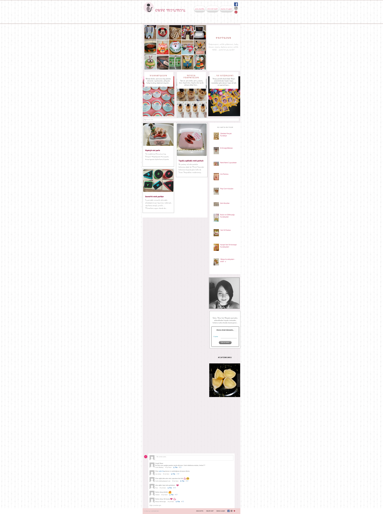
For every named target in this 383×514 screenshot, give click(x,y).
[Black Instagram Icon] (236, 8)
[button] (212, 9)
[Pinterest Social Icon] (236, 12)
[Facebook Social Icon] (236, 4)
